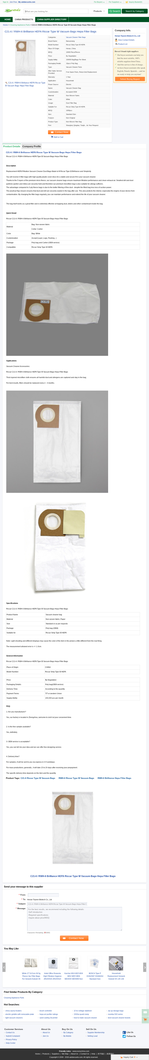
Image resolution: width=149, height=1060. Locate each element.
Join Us (46, 1036)
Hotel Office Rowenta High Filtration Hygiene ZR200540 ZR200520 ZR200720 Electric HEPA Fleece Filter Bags (52, 979)
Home (8, 19)
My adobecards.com (26, 2)
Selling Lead (92, 1036)
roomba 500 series (115, 1014)
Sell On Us (91, 1029)
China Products (24, 19)
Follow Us (131, 1036)
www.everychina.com (80, 1051)
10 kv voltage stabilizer (83, 1011)
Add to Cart (58, 137)
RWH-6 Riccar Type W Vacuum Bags (76, 778)
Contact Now (61, 132)
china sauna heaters (13, 1011)
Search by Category (135, 11)
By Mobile (67, 1036)
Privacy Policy (11, 1040)
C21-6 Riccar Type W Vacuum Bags (38, 778)
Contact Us (10, 1033)
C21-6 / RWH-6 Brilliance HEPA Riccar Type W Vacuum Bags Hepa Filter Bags (50, 31)
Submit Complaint (13, 1036)
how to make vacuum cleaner (85, 1018)
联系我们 (110, 1054)
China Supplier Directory (51, 19)
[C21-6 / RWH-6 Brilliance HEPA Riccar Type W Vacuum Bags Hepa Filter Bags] (25, 79)
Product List (122, 44)
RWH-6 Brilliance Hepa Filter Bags (114, 778)
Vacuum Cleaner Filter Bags (76, 37)
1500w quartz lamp (81, 1014)
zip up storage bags (116, 1011)
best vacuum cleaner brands (119, 1018)
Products (45, 1054)
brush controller (46, 1011)
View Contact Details (126, 40)
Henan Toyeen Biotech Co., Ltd (127, 36)
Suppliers (55, 1054)
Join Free (13, 2)
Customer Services (13, 1029)
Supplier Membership (95, 1033)
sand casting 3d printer (49, 1018)
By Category (68, 1033)
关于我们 (101, 1054)
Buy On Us (67, 1029)
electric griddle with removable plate (19, 1014)
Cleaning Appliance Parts (20, 25)
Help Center (10, 1043)
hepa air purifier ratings (49, 1014)
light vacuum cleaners (14, 1018)
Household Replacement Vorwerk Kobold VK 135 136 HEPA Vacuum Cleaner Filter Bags (116, 979)
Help (93, 1054)
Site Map (65, 1054)
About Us (45, 1029)
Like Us (130, 1032)
